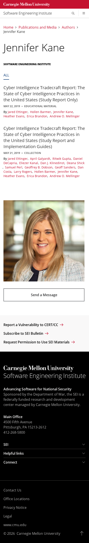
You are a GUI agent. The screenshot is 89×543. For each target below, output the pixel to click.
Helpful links (13, 453)
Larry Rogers (23, 172)
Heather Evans (14, 116)
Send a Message (44, 295)
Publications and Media (38, 27)
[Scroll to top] (83, 533)
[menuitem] (29, 13)
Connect (10, 462)
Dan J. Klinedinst (52, 163)
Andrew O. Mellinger (65, 116)
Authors (68, 27)
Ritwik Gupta (62, 159)
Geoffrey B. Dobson (39, 167)
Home (8, 27)
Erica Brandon (37, 116)
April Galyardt (40, 159)
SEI (5, 444)
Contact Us (12, 490)
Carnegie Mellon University (38, 533)
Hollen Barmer (41, 112)
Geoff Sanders (65, 167)
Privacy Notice (15, 507)
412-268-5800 (14, 432)
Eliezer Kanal (29, 163)
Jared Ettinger (18, 112)
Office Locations (16, 498)
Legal (7, 516)
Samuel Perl (14, 167)
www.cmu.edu (14, 524)
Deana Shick (75, 163)
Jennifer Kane (63, 112)
